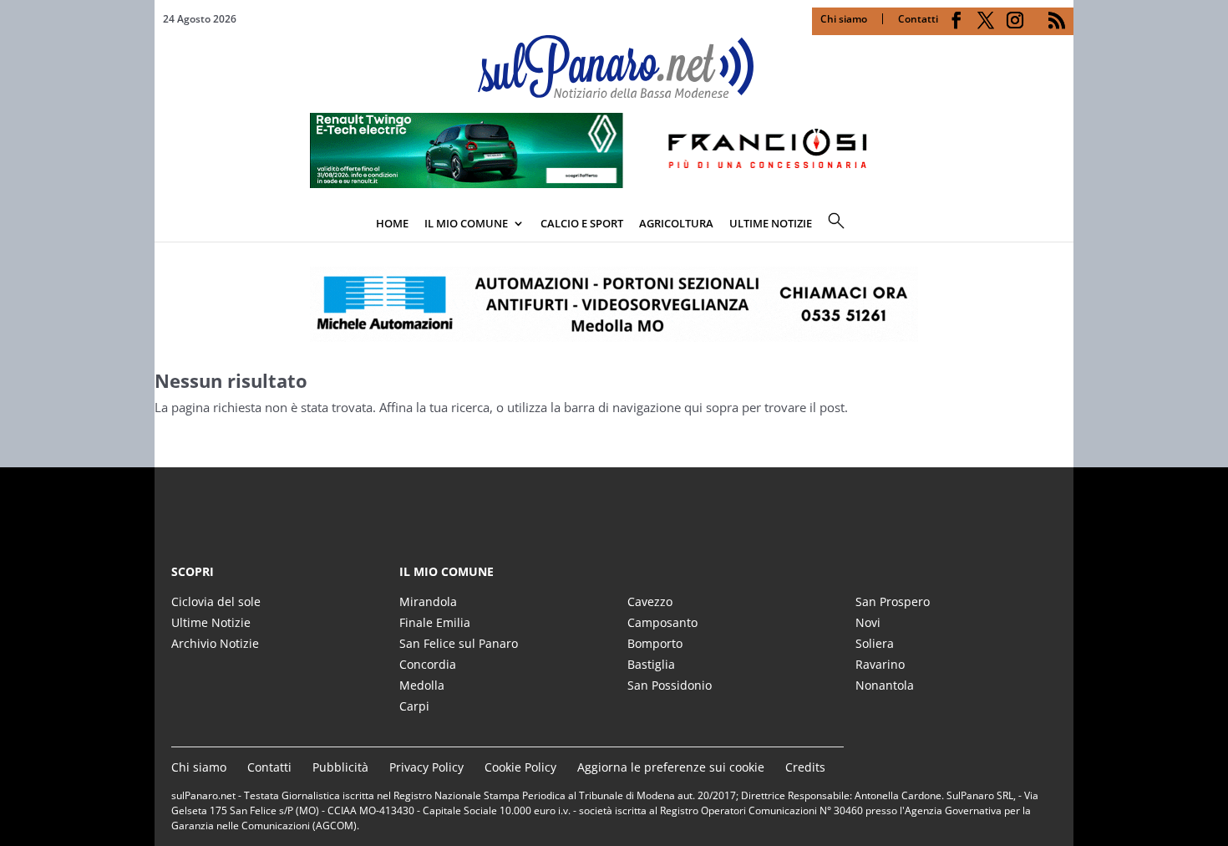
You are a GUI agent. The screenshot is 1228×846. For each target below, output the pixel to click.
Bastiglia (651, 664)
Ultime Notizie (211, 622)
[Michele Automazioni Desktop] (614, 304)
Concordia (427, 664)
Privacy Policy (426, 767)
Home (392, 223)
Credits (805, 767)
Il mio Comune (466, 223)
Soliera (874, 643)
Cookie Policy (520, 767)
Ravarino (880, 664)
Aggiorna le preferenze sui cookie (670, 767)
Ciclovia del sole (216, 601)
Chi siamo (843, 18)
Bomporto (655, 643)
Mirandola (428, 601)
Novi (867, 622)
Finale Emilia (434, 622)
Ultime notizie (770, 223)
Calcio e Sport (581, 223)
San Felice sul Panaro (458, 643)
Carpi (414, 706)
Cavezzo (649, 601)
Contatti (918, 18)
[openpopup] (1060, 224)
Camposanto (662, 622)
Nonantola (884, 685)
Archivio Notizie (215, 643)
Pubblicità (340, 767)
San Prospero (892, 601)
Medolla (421, 685)
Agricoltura (676, 223)
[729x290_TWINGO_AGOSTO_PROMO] (614, 183)
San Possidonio (669, 685)
